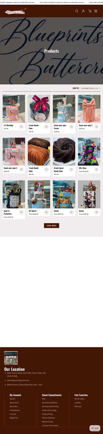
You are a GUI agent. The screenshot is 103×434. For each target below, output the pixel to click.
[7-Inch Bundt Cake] (39, 152)
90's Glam (82, 168)
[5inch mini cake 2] (89, 109)
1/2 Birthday (8, 125)
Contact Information (50, 425)
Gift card (78, 406)
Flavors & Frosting (49, 410)
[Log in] (83, 11)
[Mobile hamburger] (96, 11)
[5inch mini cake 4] (14, 152)
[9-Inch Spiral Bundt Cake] (64, 152)
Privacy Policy (47, 414)
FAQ (43, 398)
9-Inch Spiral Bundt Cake (59, 169)
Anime (56, 210)
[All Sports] (39, 194)
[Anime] (64, 194)
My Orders (14, 406)
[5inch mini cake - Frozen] (64, 109)
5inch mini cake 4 (10, 168)
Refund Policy (47, 421)
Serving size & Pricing (50, 406)
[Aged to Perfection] (14, 194)
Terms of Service (48, 418)
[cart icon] (90, 11)
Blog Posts (14, 418)
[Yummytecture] (15, 11)
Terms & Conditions (50, 402)
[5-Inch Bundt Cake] (39, 109)
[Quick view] (21, 126)
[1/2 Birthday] (14, 109)
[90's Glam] (89, 152)
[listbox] (90, 88)
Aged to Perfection (8, 212)
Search (12, 398)
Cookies (78, 402)
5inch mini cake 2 (85, 125)
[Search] (77, 11)
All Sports (32, 210)
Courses (13, 414)
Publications (15, 410)
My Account (14, 402)
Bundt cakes (79, 398)
